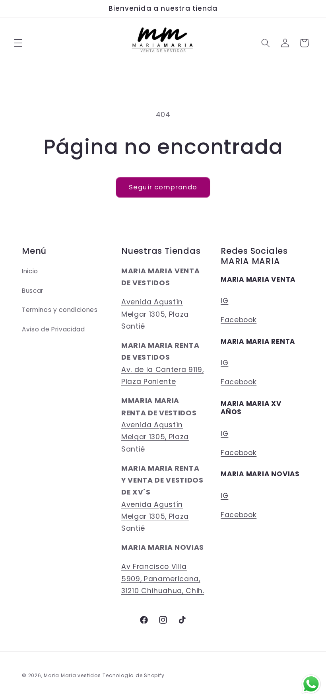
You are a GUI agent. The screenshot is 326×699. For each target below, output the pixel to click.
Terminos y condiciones (60, 310)
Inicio (30, 271)
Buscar (32, 290)
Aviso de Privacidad (53, 329)
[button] (18, 43)
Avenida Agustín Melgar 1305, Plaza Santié (155, 314)
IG (224, 301)
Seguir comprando (163, 187)
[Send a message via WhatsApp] (311, 684)
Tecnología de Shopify (133, 675)
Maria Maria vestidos (72, 675)
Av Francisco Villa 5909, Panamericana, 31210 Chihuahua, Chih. (162, 579)
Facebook (238, 320)
